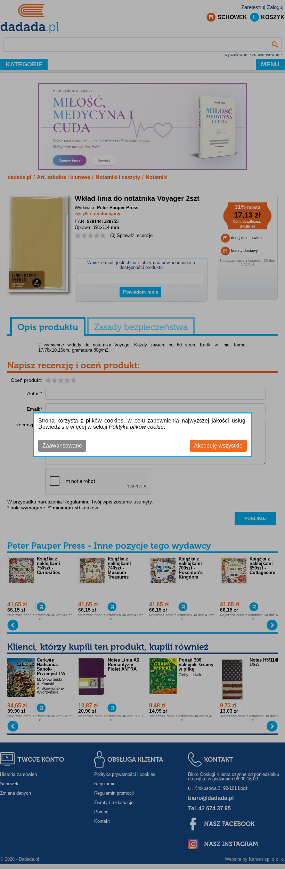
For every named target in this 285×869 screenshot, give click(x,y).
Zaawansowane (62, 446)
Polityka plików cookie (136, 427)
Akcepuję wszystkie (218, 446)
